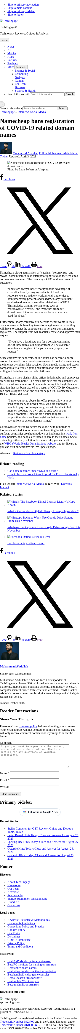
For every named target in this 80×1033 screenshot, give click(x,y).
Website (4, 787)
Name (4, 773)
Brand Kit (13, 902)
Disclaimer (13, 936)
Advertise (13, 892)
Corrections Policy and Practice (25, 926)
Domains (66, 483)
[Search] (1, 101)
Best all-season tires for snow (24, 977)
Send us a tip (15, 895)
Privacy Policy (16, 943)
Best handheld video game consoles (28, 974)
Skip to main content (19, 7)
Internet (4, 487)
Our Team (13, 888)
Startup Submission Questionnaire (27, 898)
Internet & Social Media (30, 483)
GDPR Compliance (19, 939)
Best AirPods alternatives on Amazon (29, 961)
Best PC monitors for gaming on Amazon (31, 964)
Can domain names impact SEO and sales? (32, 470)
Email (4, 780)
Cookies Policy (16, 929)
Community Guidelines (21, 923)
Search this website (18, 94)
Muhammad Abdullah (14, 666)
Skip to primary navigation (23, 4)
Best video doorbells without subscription (31, 971)
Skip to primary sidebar (21, 11)
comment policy (28, 726)
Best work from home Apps (29, 453)
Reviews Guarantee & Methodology (28, 919)
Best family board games (21, 967)
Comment (6, 742)
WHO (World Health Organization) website (30, 443)
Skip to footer (15, 14)
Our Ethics (13, 933)
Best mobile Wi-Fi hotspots (23, 981)
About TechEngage (18, 882)
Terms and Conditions (20, 946)
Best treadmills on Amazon (23, 984)
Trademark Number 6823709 (17, 1021)
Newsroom (13, 885)
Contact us (13, 905)
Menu (4, 40)
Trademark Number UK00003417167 (22, 1025)
